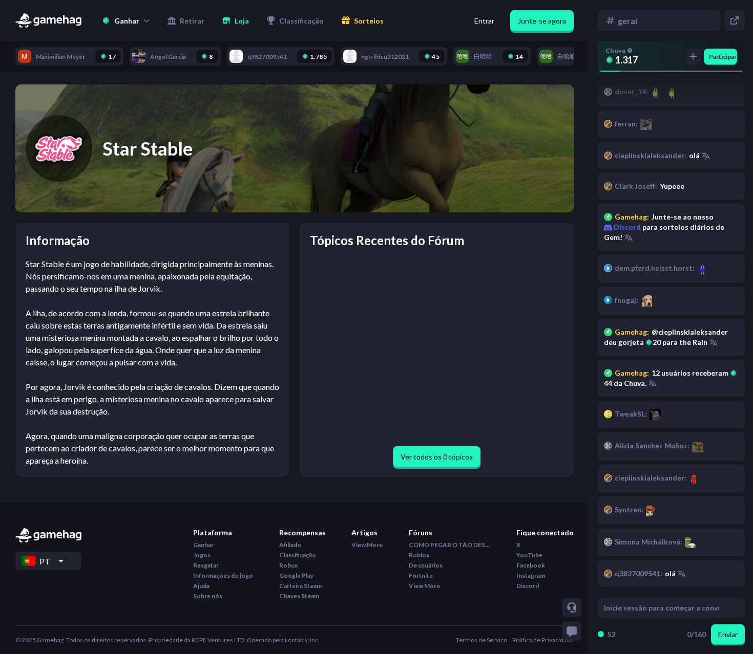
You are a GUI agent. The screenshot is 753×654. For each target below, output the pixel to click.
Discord (626, 227)
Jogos (202, 555)
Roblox (419, 555)
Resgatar (206, 565)
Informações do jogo (223, 575)
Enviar (728, 634)
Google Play (296, 575)
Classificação (297, 555)
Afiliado (290, 545)
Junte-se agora (542, 20)
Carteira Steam (300, 586)
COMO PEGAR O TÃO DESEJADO (450, 545)
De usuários (426, 565)
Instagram (530, 575)
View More (367, 545)
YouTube (529, 555)
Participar (723, 56)
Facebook (530, 565)
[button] (126, 20)
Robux (288, 565)
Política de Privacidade (543, 640)
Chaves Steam (299, 596)
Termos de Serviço (481, 640)
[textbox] (661, 608)
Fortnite (421, 575)
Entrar (484, 20)
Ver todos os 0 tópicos (437, 456)
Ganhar (203, 545)
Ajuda (201, 586)
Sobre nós (207, 596)
